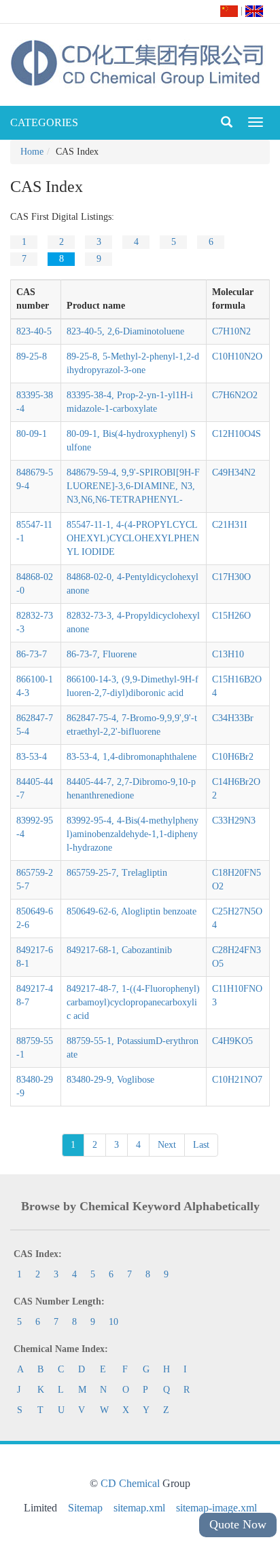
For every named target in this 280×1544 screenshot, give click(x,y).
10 (113, 1322)
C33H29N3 (234, 820)
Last (201, 1145)
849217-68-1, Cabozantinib (119, 950)
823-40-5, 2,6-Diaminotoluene (125, 331)
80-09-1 (31, 434)
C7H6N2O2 (235, 395)
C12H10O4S (236, 434)
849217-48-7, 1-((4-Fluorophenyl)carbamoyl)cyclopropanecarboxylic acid (133, 1002)
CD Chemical (130, 1483)
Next (167, 1145)
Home (31, 152)
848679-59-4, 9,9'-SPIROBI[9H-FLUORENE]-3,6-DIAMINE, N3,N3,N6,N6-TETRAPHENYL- (133, 486)
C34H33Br (232, 718)
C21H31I (229, 525)
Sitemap (85, 1507)
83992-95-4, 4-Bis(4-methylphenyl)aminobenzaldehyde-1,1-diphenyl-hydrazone (132, 834)
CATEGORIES (44, 122)
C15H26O (231, 616)
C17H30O (231, 577)
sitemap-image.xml (216, 1507)
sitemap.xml (139, 1507)
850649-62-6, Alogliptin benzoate (131, 911)
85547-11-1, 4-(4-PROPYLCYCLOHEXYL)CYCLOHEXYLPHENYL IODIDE (133, 538)
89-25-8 (31, 356)
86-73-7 (31, 654)
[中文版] (229, 10)
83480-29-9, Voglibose (110, 1080)
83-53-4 (31, 757)
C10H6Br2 (232, 757)
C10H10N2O (237, 356)
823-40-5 (34, 331)
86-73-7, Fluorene (102, 654)
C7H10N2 (231, 331)
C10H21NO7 (237, 1080)
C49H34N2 (234, 472)
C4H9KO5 (232, 1041)
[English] (254, 10)
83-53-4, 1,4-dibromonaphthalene (131, 757)
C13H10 (228, 654)
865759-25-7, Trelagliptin (117, 873)
